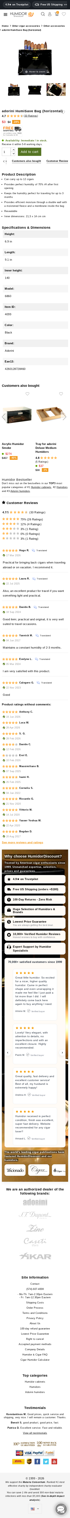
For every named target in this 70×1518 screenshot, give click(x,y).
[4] (12, 116)
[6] (15, 116)
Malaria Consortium (34, 1482)
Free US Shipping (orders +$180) (35, 889)
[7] (16, 116)
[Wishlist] (63, 15)
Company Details (35, 1349)
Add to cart (30, 152)
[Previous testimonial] (7, 1052)
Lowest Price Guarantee (29, 921)
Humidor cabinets (41, 487)
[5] (55, 458)
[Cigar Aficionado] (15, 1170)
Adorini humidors (20, 491)
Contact (35, 1283)
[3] (48, 458)
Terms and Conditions (35, 1313)
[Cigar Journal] (38, 1170)
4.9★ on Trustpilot (16, 4)
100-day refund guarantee (35, 1328)
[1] (6, 116)
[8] (18, 116)
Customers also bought (26, 161)
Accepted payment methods (35, 1344)
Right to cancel (35, 1339)
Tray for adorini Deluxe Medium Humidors (45, 447)
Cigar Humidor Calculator (35, 1359)
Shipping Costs (35, 1302)
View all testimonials (35, 1433)
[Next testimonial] (62, 1052)
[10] (26, 512)
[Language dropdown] (35, 1509)
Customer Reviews (57, 161)
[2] (8, 116)
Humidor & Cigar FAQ (35, 1354)
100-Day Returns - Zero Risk (32, 899)
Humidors (62, 487)
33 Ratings (31, 115)
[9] (24, 512)
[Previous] (4, 161)
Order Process (35, 1307)
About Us (35, 1323)
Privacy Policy (35, 1318)
